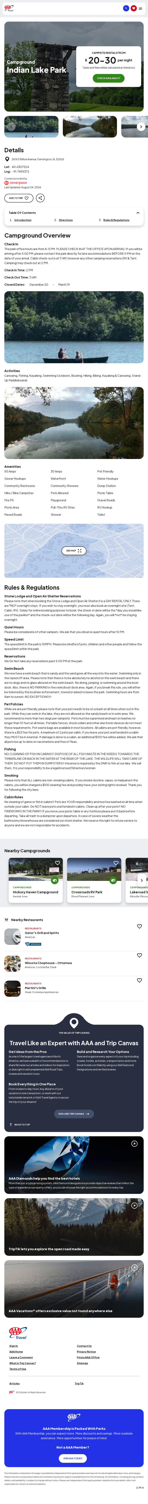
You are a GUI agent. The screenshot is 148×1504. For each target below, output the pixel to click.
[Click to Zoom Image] (31, 127)
